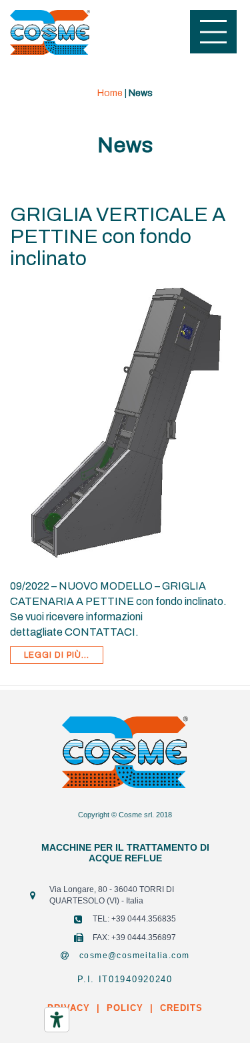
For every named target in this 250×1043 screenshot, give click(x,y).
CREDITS (180, 1008)
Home (110, 93)
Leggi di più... (56, 655)
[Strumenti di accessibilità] (56, 1019)
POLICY (125, 1008)
